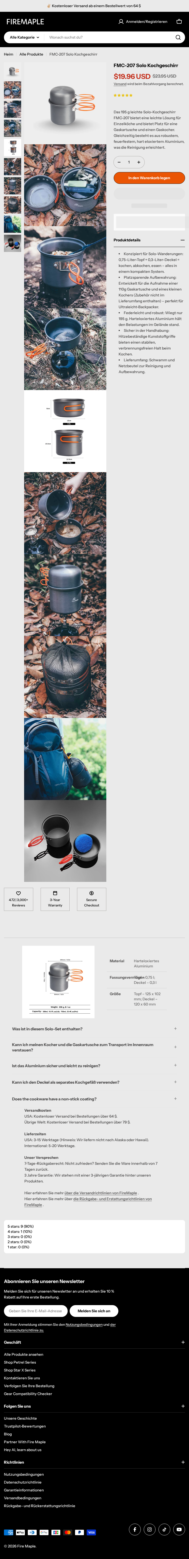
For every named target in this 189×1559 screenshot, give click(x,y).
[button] (123, 95)
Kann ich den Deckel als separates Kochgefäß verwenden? (65, 1082)
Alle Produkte (31, 54)
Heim (8, 54)
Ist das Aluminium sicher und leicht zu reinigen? (56, 1065)
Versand (120, 84)
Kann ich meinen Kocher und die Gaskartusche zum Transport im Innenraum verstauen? (82, 1047)
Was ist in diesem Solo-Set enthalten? (47, 1028)
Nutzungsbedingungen (84, 1324)
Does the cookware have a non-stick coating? (54, 1098)
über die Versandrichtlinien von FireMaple (100, 1193)
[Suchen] (178, 37)
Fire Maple (26, 1546)
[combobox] (94, 37)
